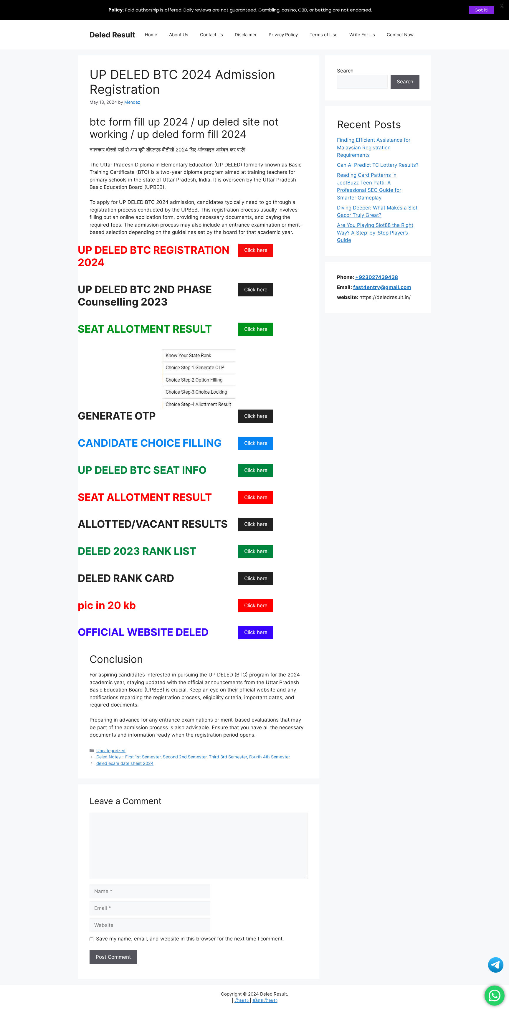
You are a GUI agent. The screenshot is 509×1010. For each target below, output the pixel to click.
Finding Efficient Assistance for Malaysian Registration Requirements (373, 147)
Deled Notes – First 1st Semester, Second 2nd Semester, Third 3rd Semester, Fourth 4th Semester (193, 756)
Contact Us (211, 34)
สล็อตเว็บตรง (264, 1000)
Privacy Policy (283, 34)
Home (151, 34)
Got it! (481, 10)
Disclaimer (246, 34)
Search (345, 71)
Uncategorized (110, 750)
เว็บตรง (242, 1000)
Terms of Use (324, 34)
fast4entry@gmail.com (382, 287)
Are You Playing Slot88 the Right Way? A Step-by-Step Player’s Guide (375, 232)
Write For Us (362, 34)
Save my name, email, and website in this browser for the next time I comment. (190, 939)
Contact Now (400, 34)
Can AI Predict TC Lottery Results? (378, 165)
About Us (178, 34)
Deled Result (112, 34)
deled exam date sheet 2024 (124, 763)
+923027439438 (376, 277)
